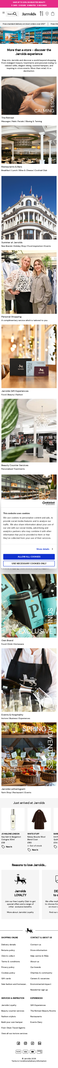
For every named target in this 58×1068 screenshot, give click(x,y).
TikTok (32, 1043)
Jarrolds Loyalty (8, 1005)
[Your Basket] (52, 14)
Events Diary (36, 1022)
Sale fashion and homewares (14, 984)
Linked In (39, 1043)
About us (34, 961)
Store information (38, 950)
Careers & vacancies (40, 978)
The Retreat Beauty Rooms (43, 1011)
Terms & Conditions (20, 1061)
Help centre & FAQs (39, 956)
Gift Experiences (38, 1005)
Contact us (35, 944)
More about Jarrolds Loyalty (20, 912)
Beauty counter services (12, 1011)
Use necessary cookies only (29, 563)
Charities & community (41, 973)
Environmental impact (40, 984)
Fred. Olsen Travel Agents (13, 1027)
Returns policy (8, 950)
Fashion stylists (8, 1016)
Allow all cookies (29, 556)
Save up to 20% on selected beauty (29, 2)
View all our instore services (14, 1033)
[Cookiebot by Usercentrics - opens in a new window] (42, 503)
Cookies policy (8, 973)
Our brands (35, 967)
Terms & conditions (10, 961)
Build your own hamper (12, 1022)
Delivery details (8, 944)
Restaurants (36, 1016)
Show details (42, 549)
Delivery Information (37, 1061)
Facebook (18, 1043)
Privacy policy (7, 967)
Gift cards (6, 978)
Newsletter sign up (39, 989)
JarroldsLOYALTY (20, 893)
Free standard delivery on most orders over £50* (24, 24)
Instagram (25, 1043)
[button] (26, 41)
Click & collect (8, 956)
